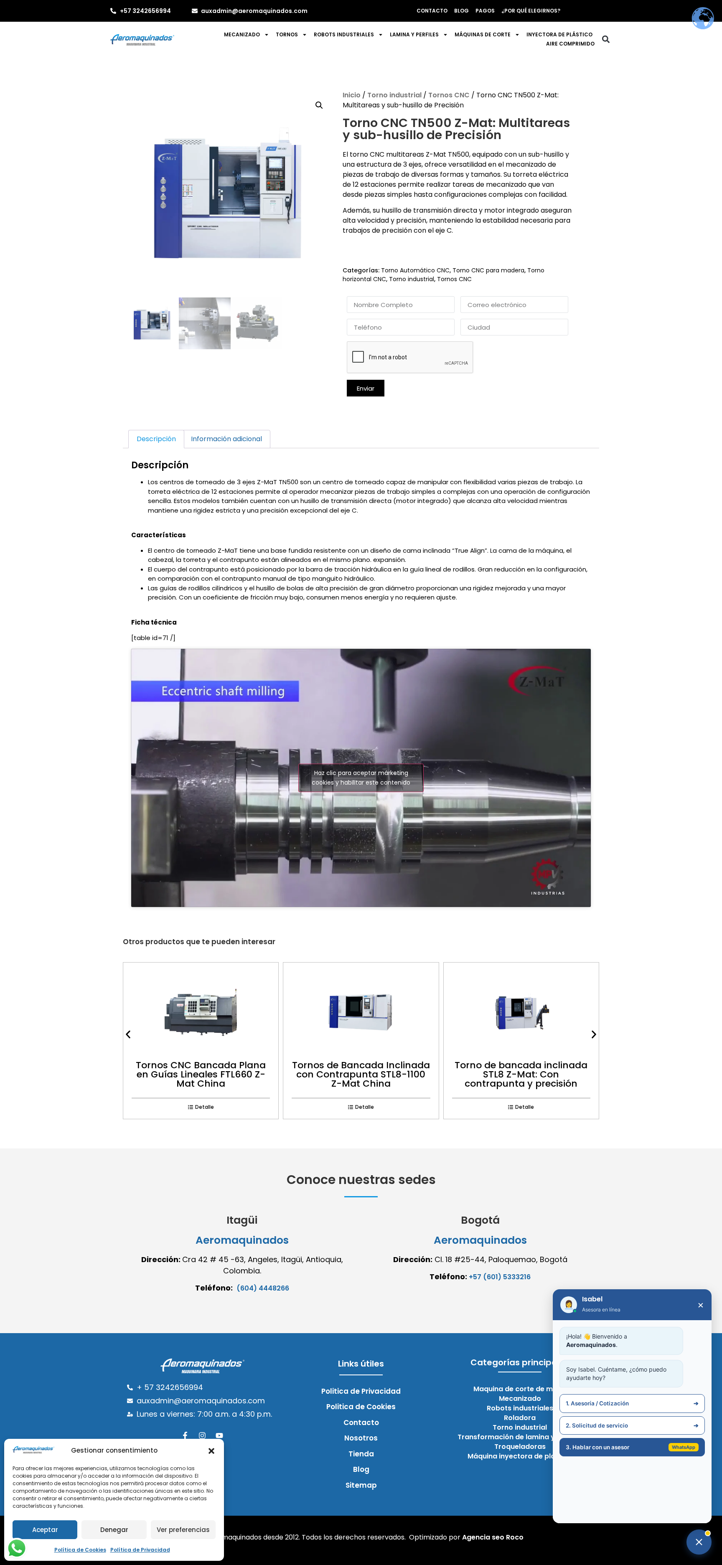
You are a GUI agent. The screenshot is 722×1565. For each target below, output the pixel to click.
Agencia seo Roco (493, 1537)
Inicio (352, 95)
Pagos (485, 10)
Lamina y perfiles (414, 34)
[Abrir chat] (699, 1542)
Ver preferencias (183, 1529)
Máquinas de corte (483, 34)
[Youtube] (219, 1435)
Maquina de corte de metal (519, 1389)
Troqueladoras (520, 1447)
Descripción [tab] (156, 439)
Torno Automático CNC (415, 270)
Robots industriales (344, 34)
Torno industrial (394, 95)
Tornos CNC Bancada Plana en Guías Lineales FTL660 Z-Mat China (201, 1074)
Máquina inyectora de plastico (520, 1456)
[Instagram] (202, 1435)
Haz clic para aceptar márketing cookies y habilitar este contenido (361, 778)
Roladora (520, 1418)
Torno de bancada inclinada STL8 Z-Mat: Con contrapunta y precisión (521, 1074)
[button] (211, 1451)
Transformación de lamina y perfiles (520, 1437)
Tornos (287, 34)
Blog (461, 10)
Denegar (114, 1529)
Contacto (432, 10)
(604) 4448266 (262, 1288)
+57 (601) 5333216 (500, 1277)
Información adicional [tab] (226, 439)
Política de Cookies (80, 1549)
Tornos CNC (449, 95)
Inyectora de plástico (559, 34)
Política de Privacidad (140, 1549)
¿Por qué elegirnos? (530, 10)
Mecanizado (242, 34)
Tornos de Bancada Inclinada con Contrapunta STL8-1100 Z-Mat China (361, 1074)
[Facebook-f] (185, 1435)
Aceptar (45, 1529)
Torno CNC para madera (488, 270)
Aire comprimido (570, 43)
